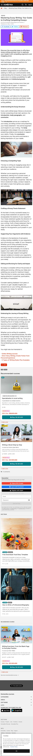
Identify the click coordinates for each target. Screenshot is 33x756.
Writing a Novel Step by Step (12, 445)
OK (16, 751)
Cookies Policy (22, 508)
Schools (20, 721)
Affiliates (3, 733)
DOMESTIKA (8, 5)
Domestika (3, 730)
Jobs (11, 721)
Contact (8, 730)
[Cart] (25, 5)
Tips (2, 369)
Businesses (8, 733)
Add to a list (5, 422)
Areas (3, 699)
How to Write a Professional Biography (15, 605)
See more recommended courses (10, 675)
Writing (3, 15)
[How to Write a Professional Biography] (16, 584)
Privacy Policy (14, 508)
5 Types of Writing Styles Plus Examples (16, 360)
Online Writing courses (10, 354)
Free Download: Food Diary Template (15, 554)
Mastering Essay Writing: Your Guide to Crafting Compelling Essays (16, 19)
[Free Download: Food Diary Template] (16, 534)
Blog (5, 8)
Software (4, 702)
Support (16, 730)
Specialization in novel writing (12, 398)
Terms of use (6, 508)
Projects (7, 721)
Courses (3, 721)
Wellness (10, 552)
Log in (30, 4)
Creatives (15, 721)
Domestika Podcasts (5, 724)
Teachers (14, 733)
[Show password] (29, 500)
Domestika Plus (14, 724)
